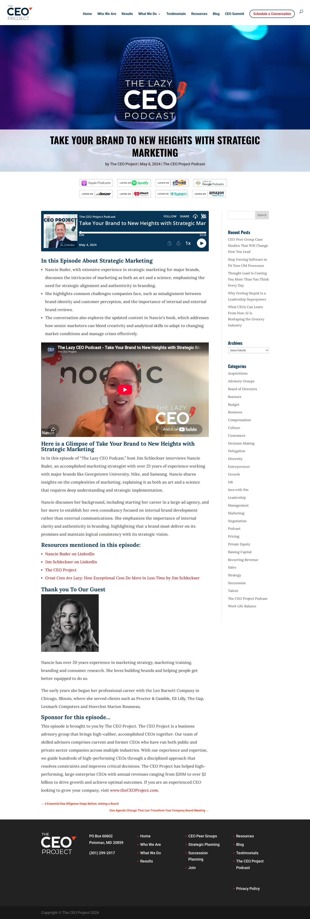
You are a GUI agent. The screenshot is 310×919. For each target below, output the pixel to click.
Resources (199, 14)
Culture (234, 428)
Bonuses (234, 397)
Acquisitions (238, 373)
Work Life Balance (242, 606)
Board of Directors (242, 389)
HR (230, 482)
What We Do (147, 14)
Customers (236, 435)
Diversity (235, 459)
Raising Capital (240, 552)
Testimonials (176, 14)
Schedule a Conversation (272, 14)
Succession (237, 583)
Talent (233, 591)
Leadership (237, 497)
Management (238, 505)
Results (127, 14)
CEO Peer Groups (202, 836)
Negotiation (237, 521)
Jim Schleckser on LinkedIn (71, 561)
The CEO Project (123, 164)
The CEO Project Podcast (184, 164)
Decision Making (241, 443)
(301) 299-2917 (102, 853)
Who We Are (106, 14)
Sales (232, 567)
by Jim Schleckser (122, 577)
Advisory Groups (241, 381)
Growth (234, 474)
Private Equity (239, 544)
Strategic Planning (204, 844)
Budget (233, 404)
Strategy (234, 575)
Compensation (239, 420)
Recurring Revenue (243, 560)
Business (235, 412)
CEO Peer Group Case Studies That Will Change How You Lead (248, 245)
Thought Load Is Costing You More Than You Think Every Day (248, 279)
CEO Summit (234, 14)
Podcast (234, 528)
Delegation (236, 451)
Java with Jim (238, 490)
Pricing (233, 536)
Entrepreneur (239, 466)
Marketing (236, 513)
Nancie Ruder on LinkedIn (69, 553)
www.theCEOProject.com (134, 790)
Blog (216, 14)
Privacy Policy (248, 888)
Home (87, 14)
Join (192, 867)
